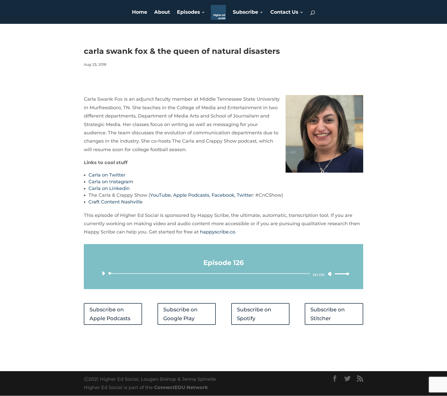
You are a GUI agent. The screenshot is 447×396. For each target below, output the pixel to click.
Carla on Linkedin (109, 188)
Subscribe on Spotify (254, 313)
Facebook (223, 195)
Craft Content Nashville (115, 202)
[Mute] (330, 274)
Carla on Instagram (110, 182)
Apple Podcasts (191, 195)
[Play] (103, 273)
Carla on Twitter (106, 175)
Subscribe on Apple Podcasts (110, 313)
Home (139, 12)
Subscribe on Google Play (180, 313)
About (162, 12)
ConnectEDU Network (181, 387)
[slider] (340, 273)
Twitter (245, 195)
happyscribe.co (217, 232)
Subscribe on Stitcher (327, 313)
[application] (223, 273)
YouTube (160, 195)
